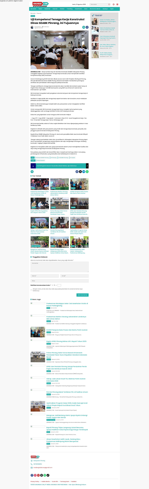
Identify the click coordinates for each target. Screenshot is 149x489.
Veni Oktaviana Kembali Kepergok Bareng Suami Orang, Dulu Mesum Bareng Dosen (107, 37)
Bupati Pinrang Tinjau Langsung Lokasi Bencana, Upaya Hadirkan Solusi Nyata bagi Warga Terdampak (59, 251)
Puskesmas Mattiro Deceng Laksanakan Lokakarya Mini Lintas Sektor (59, 193)
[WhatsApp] (87, 171)
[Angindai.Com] (44, 4)
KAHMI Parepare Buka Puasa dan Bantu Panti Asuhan (79, 192)
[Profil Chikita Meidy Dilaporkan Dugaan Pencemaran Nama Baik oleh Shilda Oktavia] (95, 54)
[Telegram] (83, 171)
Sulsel (73, 157)
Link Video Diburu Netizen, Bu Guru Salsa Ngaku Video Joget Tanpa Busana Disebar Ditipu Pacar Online (108, 45)
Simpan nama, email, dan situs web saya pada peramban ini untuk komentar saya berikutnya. (58, 290)
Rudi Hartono (38, 26)
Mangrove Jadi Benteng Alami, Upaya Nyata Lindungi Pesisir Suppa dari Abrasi (39, 251)
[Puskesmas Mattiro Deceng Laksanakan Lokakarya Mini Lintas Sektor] (59, 184)
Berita (33, 188)
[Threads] (41, 475)
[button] (109, 4)
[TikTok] (48, 475)
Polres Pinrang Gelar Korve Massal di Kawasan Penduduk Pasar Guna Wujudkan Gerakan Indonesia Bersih (58, 212)
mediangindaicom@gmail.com (43, 467)
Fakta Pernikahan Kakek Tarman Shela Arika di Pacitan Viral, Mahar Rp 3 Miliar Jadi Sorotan (108, 29)
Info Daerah (41, 160)
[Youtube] (38, 475)
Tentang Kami (64, 481)
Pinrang (54, 157)
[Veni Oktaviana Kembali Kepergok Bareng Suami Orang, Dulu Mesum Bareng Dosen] (95, 38)
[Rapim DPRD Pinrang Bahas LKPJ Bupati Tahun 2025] (40, 203)
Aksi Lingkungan (36, 246)
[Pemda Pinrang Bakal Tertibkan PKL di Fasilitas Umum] (59, 222)
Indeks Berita (45, 481)
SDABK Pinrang (64, 157)
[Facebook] (77, 171)
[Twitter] (80, 171)
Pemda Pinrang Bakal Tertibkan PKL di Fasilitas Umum (58, 231)
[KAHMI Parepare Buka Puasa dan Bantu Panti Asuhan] (79, 184)
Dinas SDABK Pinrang (43, 157)
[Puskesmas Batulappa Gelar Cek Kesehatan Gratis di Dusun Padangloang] (40, 184)
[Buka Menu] (117, 4)
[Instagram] (35, 475)
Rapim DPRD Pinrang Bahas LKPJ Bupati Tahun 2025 (39, 211)
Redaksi (73, 481)
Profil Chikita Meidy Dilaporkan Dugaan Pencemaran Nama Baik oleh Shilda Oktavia (107, 53)
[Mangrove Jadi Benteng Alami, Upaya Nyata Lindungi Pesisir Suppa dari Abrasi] (40, 242)
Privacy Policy (35, 481)
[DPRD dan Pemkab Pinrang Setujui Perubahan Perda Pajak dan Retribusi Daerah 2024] (79, 203)
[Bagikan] (87, 27)
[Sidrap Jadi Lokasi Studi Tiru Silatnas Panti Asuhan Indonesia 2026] (40, 222)
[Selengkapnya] (104, 15)
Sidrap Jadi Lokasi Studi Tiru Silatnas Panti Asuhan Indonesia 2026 (39, 231)
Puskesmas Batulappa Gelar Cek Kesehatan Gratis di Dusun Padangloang (40, 193)
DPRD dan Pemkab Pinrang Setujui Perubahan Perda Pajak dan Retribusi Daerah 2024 (78, 212)
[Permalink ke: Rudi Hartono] (33, 27)
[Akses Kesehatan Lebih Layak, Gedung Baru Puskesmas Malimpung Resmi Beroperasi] (79, 242)
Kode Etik (55, 481)
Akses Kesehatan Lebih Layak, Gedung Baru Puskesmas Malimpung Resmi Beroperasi (77, 251)
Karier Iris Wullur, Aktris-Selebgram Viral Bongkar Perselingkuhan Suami (108, 20)
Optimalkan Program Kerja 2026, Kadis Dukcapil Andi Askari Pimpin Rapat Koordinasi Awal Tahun (78, 231)
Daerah (33, 16)
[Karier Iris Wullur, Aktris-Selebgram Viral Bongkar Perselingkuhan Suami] (95, 21)
